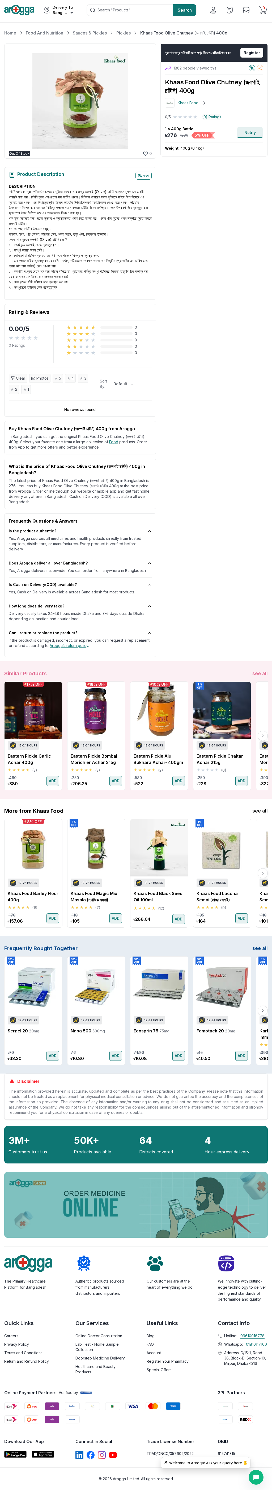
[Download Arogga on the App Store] (43, 1454)
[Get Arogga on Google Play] (15, 1454)
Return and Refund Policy (26, 1361)
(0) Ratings (211, 117)
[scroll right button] (263, 736)
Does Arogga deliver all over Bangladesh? (48, 563)
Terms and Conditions (23, 1352)
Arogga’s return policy (69, 645)
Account (154, 1352)
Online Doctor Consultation (98, 1335)
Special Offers (159, 1369)
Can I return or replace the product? (43, 633)
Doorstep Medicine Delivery (100, 1358)
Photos (42, 378)
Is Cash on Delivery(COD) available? (43, 584)
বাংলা (146, 175)
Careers (11, 1335)
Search (185, 10)
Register (252, 52)
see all (260, 673)
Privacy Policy (16, 1344)
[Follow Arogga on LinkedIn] (79, 1455)
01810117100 (256, 1344)
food (113, 442)
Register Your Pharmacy (168, 1361)
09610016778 (252, 1335)
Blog (151, 1335)
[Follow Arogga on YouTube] (113, 1455)
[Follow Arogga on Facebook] (91, 1455)
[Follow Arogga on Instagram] (102, 1455)
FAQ (150, 1344)
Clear (20, 378)
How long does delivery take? (36, 606)
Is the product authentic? (32, 531)
